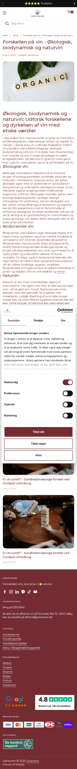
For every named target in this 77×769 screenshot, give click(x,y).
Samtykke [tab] (14, 320)
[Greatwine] (37, 13)
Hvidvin (7, 667)
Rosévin (8, 671)
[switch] (68, 393)
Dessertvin (9, 685)
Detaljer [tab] (39, 320)
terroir (61, 271)
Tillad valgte (38, 443)
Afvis (38, 455)
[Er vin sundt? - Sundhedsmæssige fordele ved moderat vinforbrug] (38, 522)
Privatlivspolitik (12, 638)
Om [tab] (63, 320)
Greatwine (32, 761)
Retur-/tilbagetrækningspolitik (21, 647)
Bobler (7, 676)
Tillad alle (38, 431)
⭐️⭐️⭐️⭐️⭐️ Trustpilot (38, 3)
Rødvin (7, 663)
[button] (70, 13)
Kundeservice (11, 634)
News (15, 35)
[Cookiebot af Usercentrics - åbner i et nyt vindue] (57, 310)
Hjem (5, 35)
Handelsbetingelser (15, 643)
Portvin (7, 680)
